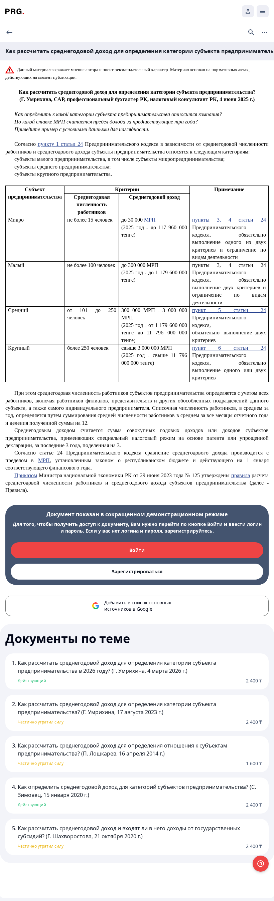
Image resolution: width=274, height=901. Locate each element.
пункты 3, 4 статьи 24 (229, 220)
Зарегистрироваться (137, 571)
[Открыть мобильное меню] (263, 11)
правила (240, 475)
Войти (137, 550)
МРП (150, 220)
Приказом (25, 475)
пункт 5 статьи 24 (229, 310)
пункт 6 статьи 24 (229, 348)
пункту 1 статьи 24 (60, 144)
